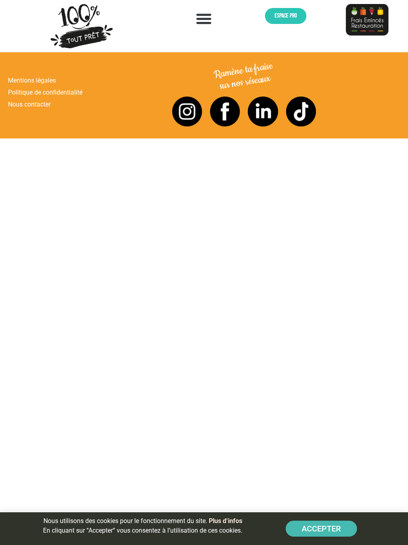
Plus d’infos (225, 521)
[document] (204, 272)
